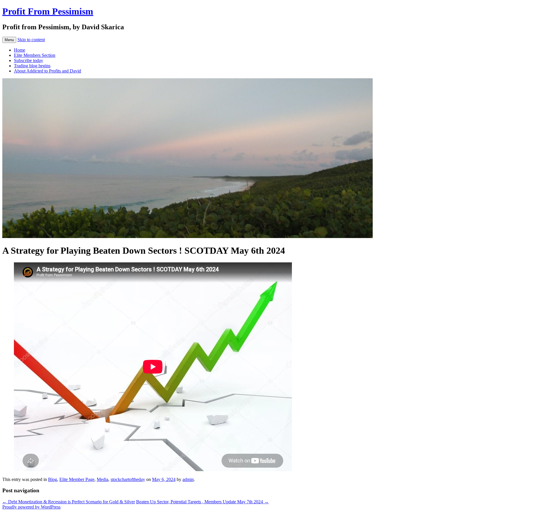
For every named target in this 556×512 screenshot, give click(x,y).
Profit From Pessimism (47, 11)
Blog (52, 479)
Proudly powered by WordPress (31, 506)
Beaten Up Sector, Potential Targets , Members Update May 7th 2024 (202, 501)
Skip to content (31, 39)
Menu (9, 40)
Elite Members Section (34, 55)
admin (188, 479)
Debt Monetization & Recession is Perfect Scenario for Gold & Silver (68, 501)
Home (19, 50)
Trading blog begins (32, 65)
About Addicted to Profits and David (47, 70)
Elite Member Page (76, 479)
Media (102, 479)
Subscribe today (28, 60)
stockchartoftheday (128, 479)
